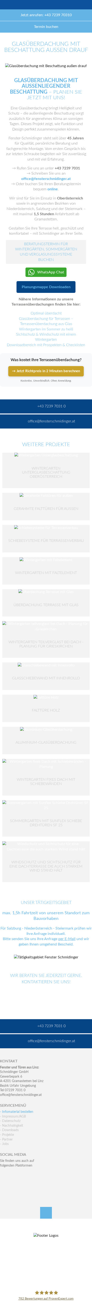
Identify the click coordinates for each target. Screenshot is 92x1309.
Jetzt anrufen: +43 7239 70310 (46, 15)
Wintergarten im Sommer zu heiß (46, 329)
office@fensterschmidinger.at (21, 1095)
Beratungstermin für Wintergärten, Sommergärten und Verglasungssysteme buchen (46, 252)
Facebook (3, 1175)
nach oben (46, 1213)
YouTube (3, 1184)
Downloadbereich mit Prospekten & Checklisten (46, 345)
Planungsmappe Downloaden (46, 287)
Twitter (13, 1175)
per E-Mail (66, 939)
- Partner (6, 1139)
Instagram (24, 1184)
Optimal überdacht (46, 313)
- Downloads (9, 1130)
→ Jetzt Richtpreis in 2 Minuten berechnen (46, 371)
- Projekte (7, 1135)
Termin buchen (46, 27)
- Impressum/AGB (13, 1116)
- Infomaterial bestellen (16, 1112)
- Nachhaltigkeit (11, 1125)
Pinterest (13, 1184)
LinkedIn (24, 1175)
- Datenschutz (10, 1121)
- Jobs (4, 1144)
